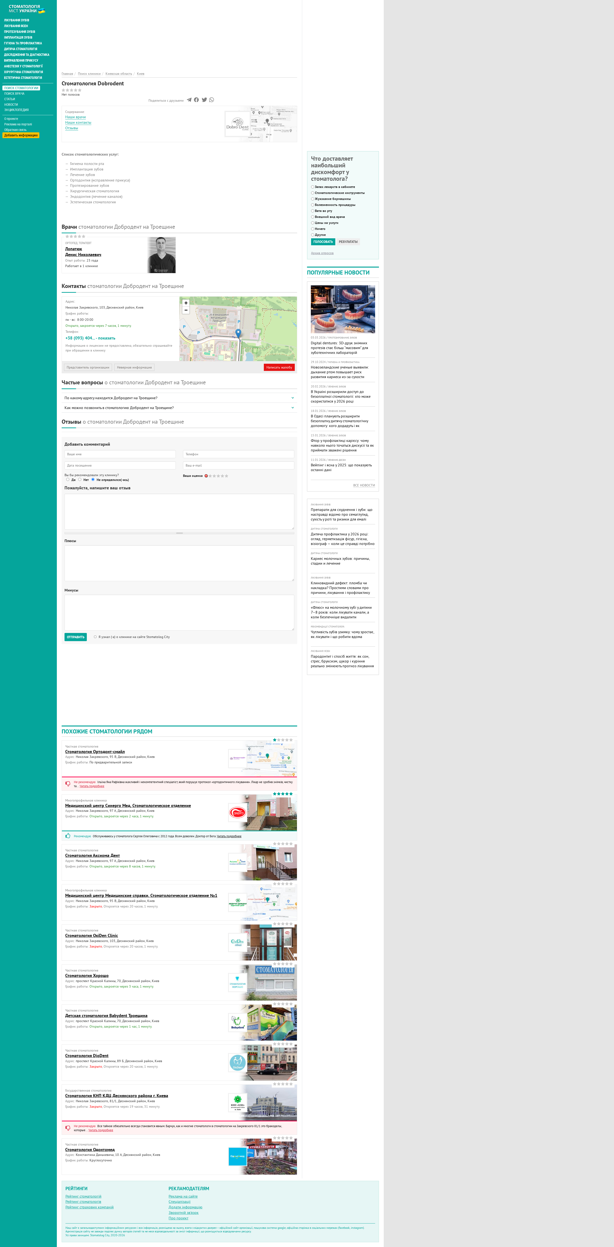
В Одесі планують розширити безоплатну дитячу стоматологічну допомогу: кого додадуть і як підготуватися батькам (339, 423)
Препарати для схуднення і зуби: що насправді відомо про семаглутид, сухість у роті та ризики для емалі (341, 514)
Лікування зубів (16, 20)
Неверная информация (134, 367)
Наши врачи (75, 116)
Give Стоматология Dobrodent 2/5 (215, 476)
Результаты (348, 242)
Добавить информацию (21, 135)
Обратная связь (15, 130)
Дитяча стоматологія (20, 49)
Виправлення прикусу (21, 60)
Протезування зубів (19, 32)
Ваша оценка (193, 476)
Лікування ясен (16, 26)
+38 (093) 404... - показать (90, 338)
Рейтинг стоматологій (83, 1196)
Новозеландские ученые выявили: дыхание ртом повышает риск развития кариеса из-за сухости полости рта (340, 374)
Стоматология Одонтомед (90, 1149)
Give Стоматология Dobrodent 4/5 (223, 476)
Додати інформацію (185, 1207)
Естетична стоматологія (23, 78)
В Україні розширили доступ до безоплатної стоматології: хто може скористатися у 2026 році (341, 396)
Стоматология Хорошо (87, 975)
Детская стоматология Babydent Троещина (106, 1015)
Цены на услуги (326, 223)
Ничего (320, 229)
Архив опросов (322, 253)
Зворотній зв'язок (184, 1212)
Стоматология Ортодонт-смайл (95, 751)
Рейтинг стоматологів (83, 1201)
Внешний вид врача (330, 217)
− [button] (186, 310)
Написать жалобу (279, 367)
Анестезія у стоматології (23, 66)
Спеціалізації (179, 1201)
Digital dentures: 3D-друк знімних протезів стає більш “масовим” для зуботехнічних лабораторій (339, 347)
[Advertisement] (179, 33)
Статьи (9, 99)
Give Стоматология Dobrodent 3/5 (219, 476)
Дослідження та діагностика (26, 55)
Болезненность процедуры (335, 205)
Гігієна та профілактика (23, 43)
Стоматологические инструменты (340, 193)
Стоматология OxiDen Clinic (91, 935)
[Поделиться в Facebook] (196, 101)
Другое (320, 235)
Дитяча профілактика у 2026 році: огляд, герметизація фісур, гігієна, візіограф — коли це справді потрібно (343, 539)
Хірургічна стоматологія (23, 72)
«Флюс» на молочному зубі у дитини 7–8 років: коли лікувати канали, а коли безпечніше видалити (341, 612)
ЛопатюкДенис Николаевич (83, 251)
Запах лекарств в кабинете (335, 187)
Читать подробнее (92, 786)
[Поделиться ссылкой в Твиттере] (204, 101)
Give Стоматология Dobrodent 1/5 (210, 476)
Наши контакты (78, 122)
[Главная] (30, 9)
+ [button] (186, 303)
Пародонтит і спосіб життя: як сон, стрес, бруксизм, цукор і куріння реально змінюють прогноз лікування (342, 661)
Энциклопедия (16, 109)
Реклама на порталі (18, 124)
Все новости (364, 485)
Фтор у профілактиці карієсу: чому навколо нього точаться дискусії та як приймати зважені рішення (342, 445)
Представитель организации (88, 367)
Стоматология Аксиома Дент (92, 855)
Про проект (178, 1218)
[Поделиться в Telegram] (189, 101)
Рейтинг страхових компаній (89, 1207)
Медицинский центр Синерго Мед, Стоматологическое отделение (128, 805)
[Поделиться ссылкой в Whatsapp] (211, 101)
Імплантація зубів (18, 37)
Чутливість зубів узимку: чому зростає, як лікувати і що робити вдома (342, 634)
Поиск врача (14, 93)
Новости (11, 104)
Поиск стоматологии (21, 88)
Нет (86, 480)
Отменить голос (206, 476)
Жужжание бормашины (333, 199)
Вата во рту (323, 211)
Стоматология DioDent (86, 1055)
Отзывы (71, 127)
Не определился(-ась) (113, 480)
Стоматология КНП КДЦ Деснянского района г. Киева (116, 1095)
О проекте (11, 119)
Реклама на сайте (183, 1196)
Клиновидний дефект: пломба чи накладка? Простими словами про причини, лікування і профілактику (340, 587)
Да (73, 480)
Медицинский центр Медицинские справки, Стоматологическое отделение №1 (141, 895)
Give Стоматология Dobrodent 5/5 (227, 476)
